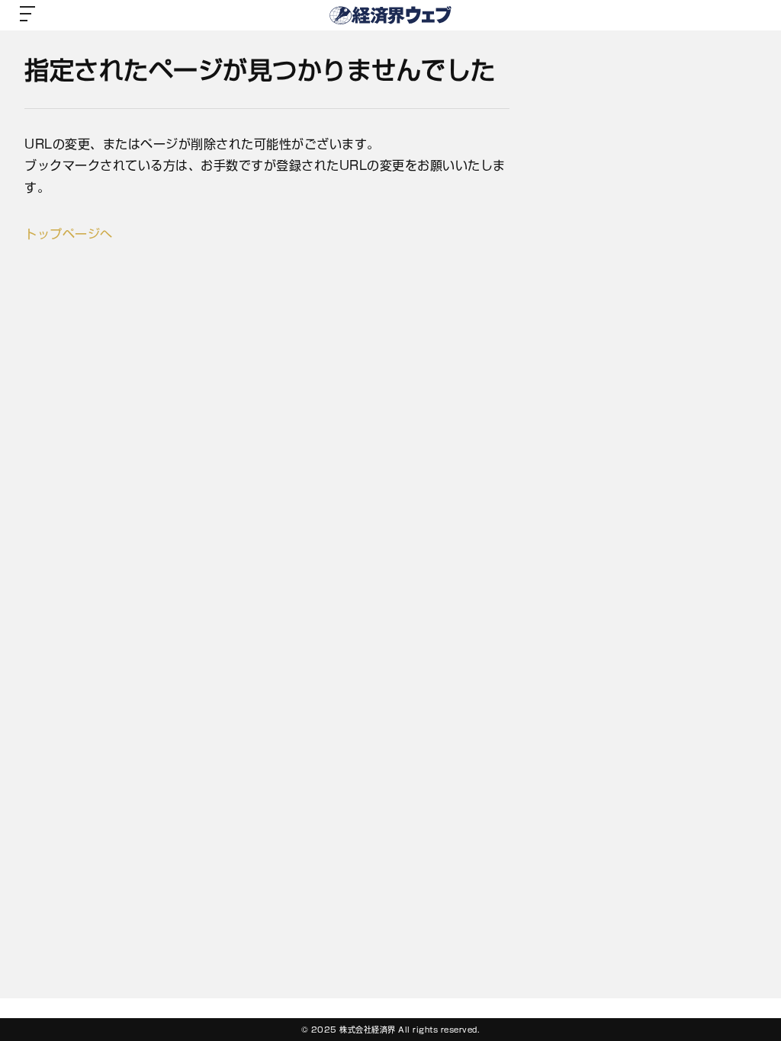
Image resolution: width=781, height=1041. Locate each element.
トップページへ (68, 234)
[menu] (27, 15)
